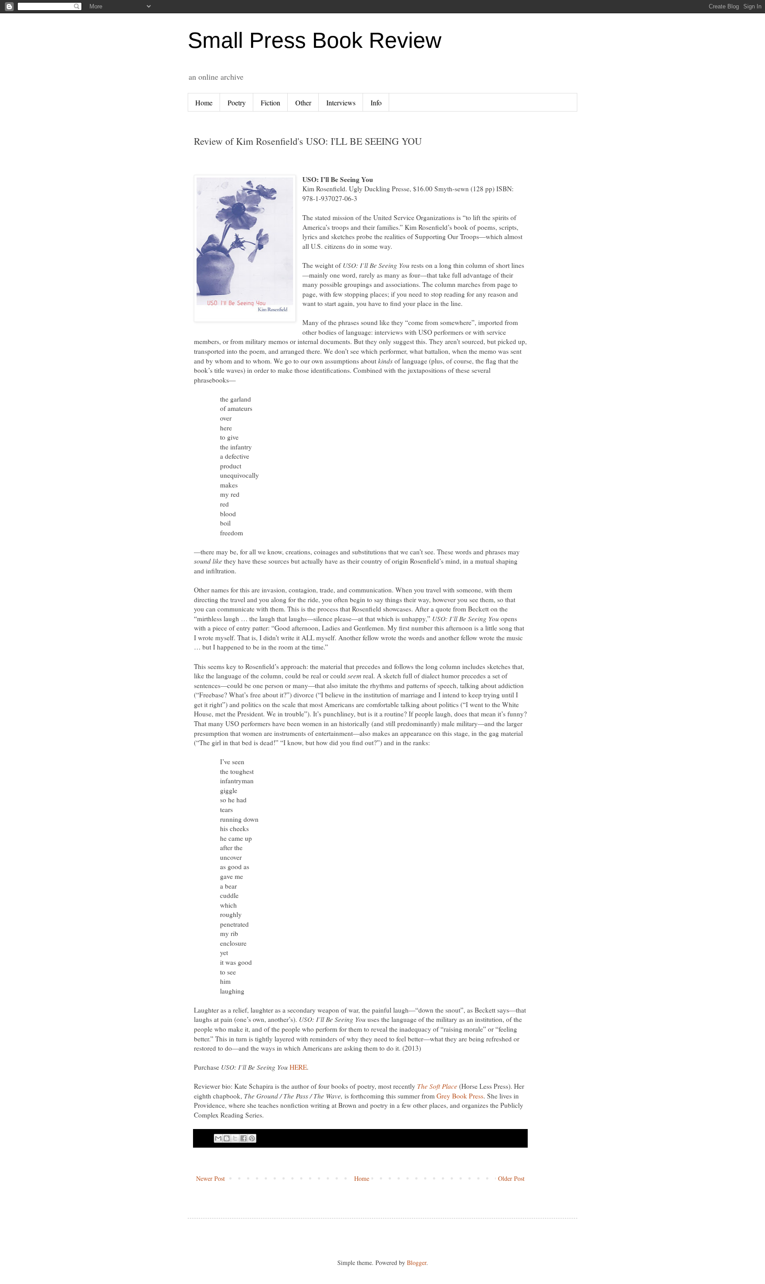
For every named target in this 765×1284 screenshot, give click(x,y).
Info (376, 102)
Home (203, 102)
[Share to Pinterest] (251, 1138)
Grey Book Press (460, 1095)
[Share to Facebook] (243, 1138)
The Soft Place (437, 1086)
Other (303, 102)
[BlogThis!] (226, 1138)
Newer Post (210, 1178)
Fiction (270, 102)
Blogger (416, 1262)
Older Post (511, 1178)
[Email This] (218, 1138)
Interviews (340, 102)
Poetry (237, 102)
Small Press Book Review (314, 40)
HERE (298, 1067)
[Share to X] (235, 1138)
